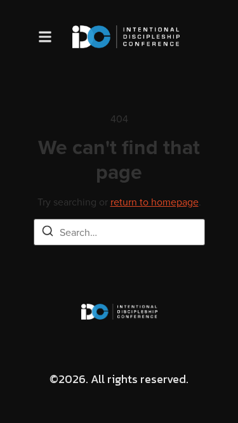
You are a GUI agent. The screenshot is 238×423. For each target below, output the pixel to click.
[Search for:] (119, 232)
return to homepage (154, 202)
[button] (45, 36)
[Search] (47, 232)
